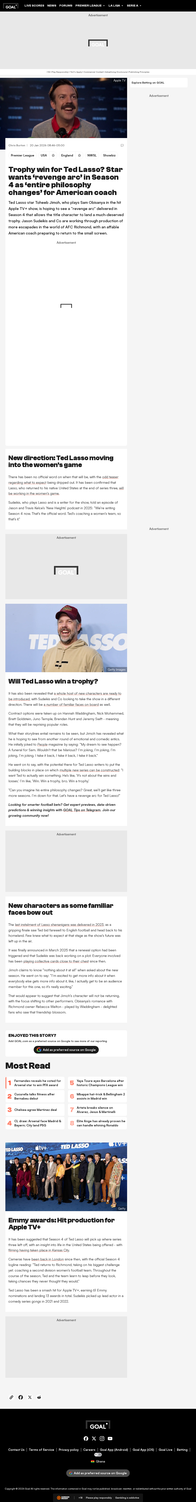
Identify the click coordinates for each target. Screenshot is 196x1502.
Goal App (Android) (114, 1450)
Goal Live (165, 1450)
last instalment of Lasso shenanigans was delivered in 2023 (59, 924)
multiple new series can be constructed (89, 770)
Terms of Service (41, 1450)
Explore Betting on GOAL (148, 82)
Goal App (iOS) (143, 1450)
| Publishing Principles (138, 72)
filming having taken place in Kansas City (38, 1250)
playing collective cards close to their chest (56, 961)
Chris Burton (16, 145)
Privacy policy (69, 1450)
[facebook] (86, 1439)
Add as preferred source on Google (69, 1050)
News (51, 5)
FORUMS (65, 5)
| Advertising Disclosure (115, 72)
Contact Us (16, 1450)
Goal (27, 1488)
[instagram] (102, 1439)
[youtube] (110, 1439)
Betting (182, 1450)
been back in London (47, 1259)
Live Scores (34, 5)
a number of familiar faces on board (71, 704)
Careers (89, 1450)
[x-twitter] (94, 1439)
